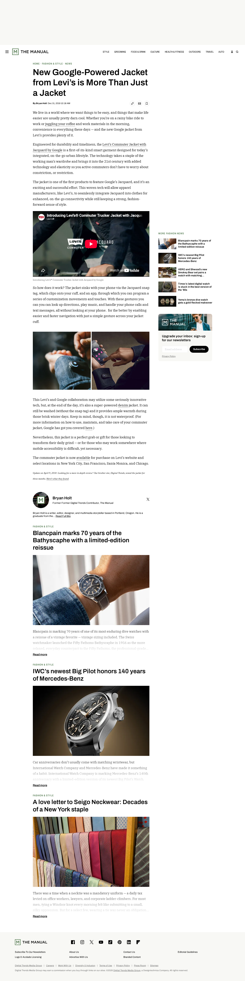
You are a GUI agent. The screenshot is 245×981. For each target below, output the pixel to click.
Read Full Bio (63, 516)
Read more (40, 654)
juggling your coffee (60, 124)
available (83, 458)
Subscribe (199, 349)
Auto (221, 51)
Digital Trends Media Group (28, 965)
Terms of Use (105, 965)
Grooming (120, 51)
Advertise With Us (78, 957)
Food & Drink (138, 51)
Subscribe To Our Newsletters (30, 952)
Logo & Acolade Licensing (28, 957)
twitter (148, 499)
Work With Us (64, 965)
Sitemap (154, 965)
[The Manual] (30, 52)
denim (123, 405)
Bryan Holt (41, 103)
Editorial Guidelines (188, 952)
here (88, 428)
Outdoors (195, 51)
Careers (50, 965)
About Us (74, 952)
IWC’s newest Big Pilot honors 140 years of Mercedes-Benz (191, 258)
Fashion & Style (43, 526)
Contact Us (129, 952)
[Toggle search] (237, 51)
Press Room (140, 965)
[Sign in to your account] (232, 51)
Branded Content (132, 957)
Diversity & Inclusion (85, 965)
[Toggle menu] (7, 51)
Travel (210, 51)
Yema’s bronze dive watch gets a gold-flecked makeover (195, 301)
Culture (155, 51)
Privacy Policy (169, 356)
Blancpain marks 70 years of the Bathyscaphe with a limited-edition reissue (194, 244)
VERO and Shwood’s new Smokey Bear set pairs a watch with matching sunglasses (192, 274)
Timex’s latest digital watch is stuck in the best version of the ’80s (194, 287)
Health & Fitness (174, 51)
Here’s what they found (57, 478)
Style (106, 51)
